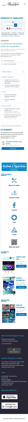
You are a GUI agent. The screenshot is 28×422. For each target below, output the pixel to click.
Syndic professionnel (8, 60)
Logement (14, 32)
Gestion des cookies (6, 385)
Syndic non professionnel (9, 64)
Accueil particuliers (6, 32)
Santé (14, 222)
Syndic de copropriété (9, 99)
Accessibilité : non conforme (9, 376)
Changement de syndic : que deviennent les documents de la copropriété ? (12, 81)
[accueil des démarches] (13, 22)
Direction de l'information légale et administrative (11, 125)
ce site (13, 138)
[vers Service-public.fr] (14, 29)
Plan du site (4, 378)
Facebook (14, 210)
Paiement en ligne (14, 198)
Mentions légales (6, 380)
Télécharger (13, 148)
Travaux (14, 234)
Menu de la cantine (14, 185)
